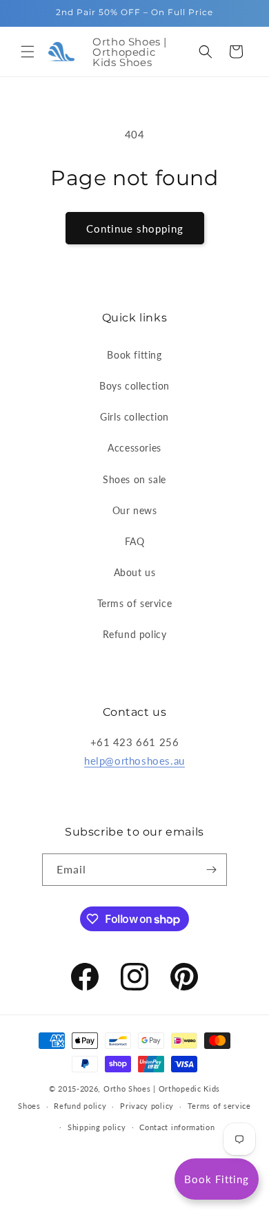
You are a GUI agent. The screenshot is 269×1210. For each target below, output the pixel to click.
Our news (134, 510)
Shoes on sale (134, 479)
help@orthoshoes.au (134, 760)
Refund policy (135, 634)
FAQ (135, 541)
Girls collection (134, 417)
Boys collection (134, 386)
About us (135, 572)
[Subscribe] (211, 869)
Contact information (177, 1127)
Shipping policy (97, 1127)
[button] (27, 51)
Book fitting (134, 355)
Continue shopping (134, 228)
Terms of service (134, 603)
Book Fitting (216, 1179)
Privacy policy (147, 1105)
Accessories (134, 448)
